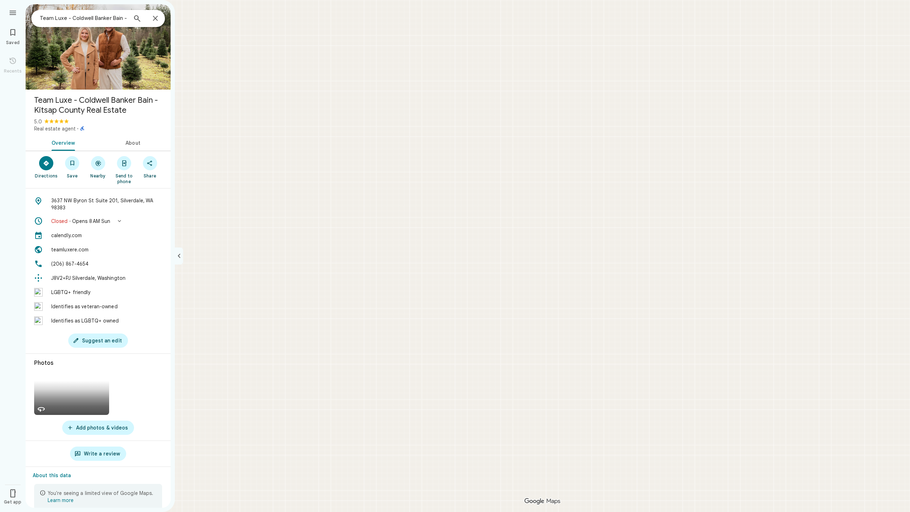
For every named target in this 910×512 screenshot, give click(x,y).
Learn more (61, 500)
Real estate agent (55, 129)
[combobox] (83, 18)
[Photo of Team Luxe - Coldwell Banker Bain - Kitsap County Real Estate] (98, 47)
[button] (98, 221)
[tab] (62, 142)
